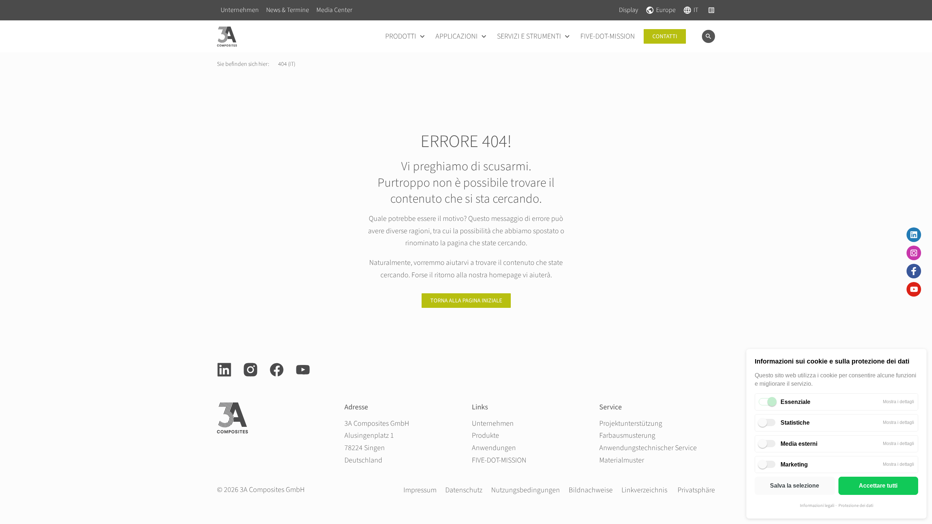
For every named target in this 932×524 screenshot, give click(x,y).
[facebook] (276, 369)
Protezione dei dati (855, 506)
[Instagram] (914, 253)
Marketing (794, 464)
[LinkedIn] (914, 234)
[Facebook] (914, 271)
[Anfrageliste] (711, 10)
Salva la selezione (794, 486)
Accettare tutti (878, 486)
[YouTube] (914, 289)
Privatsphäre (696, 490)
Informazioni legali (817, 506)
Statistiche (795, 423)
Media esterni (799, 444)
